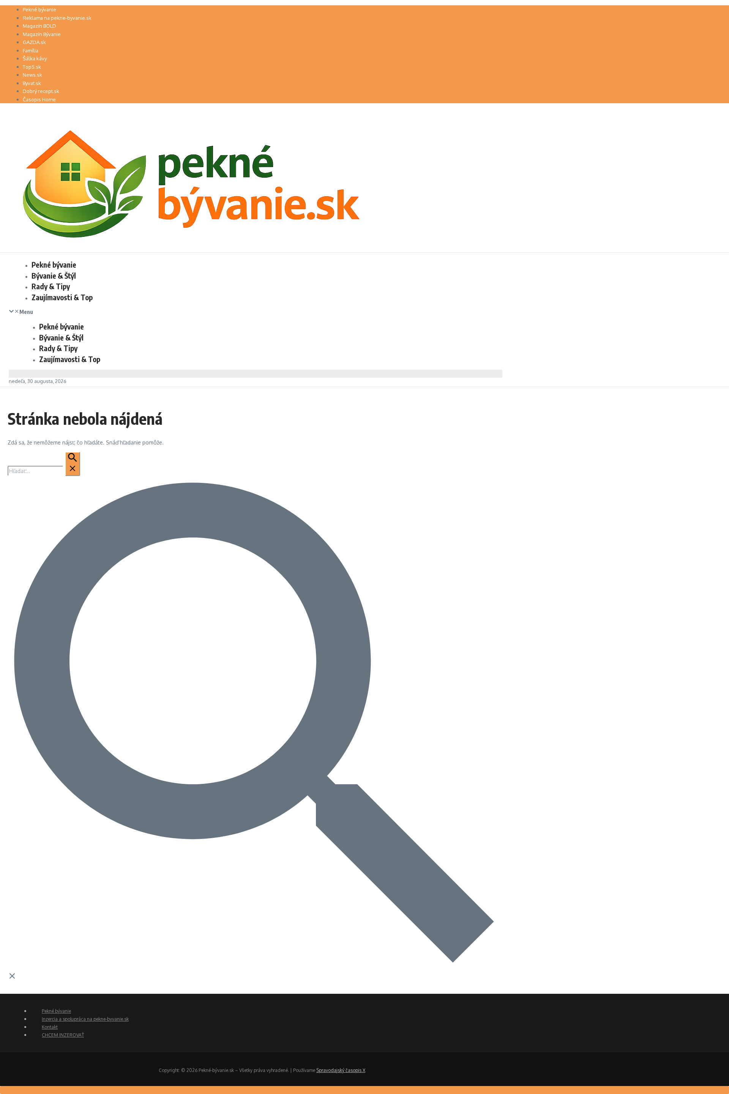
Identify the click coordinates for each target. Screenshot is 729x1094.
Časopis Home (39, 99)
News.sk (32, 75)
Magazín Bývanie (42, 34)
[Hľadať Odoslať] (72, 464)
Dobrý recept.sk (41, 91)
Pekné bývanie (39, 9)
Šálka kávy (35, 58)
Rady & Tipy (51, 286)
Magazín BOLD (39, 26)
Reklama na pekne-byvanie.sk (57, 18)
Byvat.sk (32, 83)
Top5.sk (32, 67)
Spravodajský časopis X (340, 1070)
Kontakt (50, 1027)
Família (30, 50)
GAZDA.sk (34, 42)
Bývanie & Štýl (54, 275)
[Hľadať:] (44, 471)
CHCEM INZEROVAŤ (63, 1035)
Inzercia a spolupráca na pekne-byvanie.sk (85, 1019)
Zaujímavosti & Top (62, 297)
